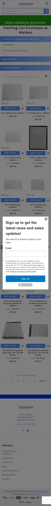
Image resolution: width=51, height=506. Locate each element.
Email (8, 248)
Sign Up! (25, 278)
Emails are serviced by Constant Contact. (23, 271)
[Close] (46, 218)
